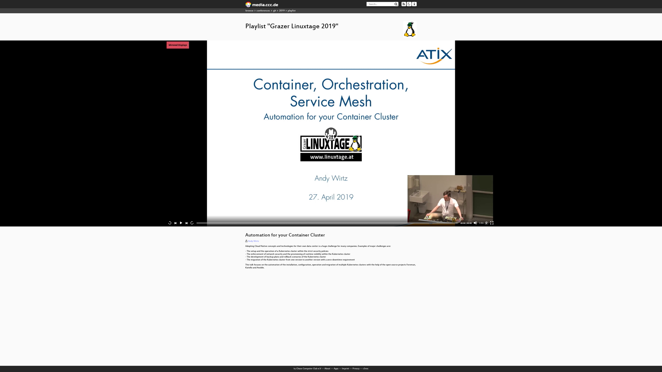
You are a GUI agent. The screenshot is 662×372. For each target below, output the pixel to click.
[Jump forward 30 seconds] (191, 222)
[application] (331, 133)
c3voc (365, 369)
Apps (336, 369)
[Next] (186, 222)
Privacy (356, 369)
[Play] (331, 133)
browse (249, 10)
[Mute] (475, 222)
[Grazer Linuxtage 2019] (486, 222)
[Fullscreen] (491, 222)
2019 (282, 10)
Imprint (345, 369)
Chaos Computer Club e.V (308, 369)
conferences (263, 10)
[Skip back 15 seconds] (169, 222)
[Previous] (175, 222)
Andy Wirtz (253, 241)
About (327, 369)
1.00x (481, 223)
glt (274, 10)
